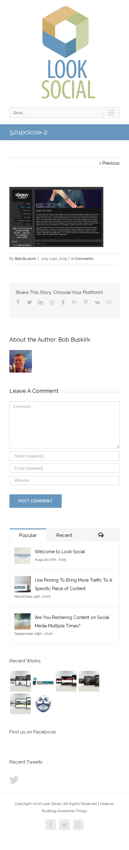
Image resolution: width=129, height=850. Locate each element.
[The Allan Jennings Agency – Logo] (43, 704)
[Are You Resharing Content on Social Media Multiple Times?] (22, 617)
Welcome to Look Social (60, 551)
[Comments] (101, 534)
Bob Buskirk (25, 258)
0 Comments (82, 258)
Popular (28, 535)
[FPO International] (20, 681)
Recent (64, 535)
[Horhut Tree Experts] (20, 704)
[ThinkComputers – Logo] (43, 681)
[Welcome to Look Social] (22, 551)
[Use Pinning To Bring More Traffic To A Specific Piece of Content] (22, 580)
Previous (111, 163)
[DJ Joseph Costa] (89, 681)
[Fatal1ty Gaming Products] (66, 681)
